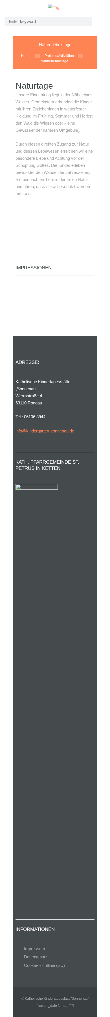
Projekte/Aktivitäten (59, 56)
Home (25, 56)
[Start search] (83, 21)
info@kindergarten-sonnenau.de (45, 430)
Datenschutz (35, 956)
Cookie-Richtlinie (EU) (44, 965)
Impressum (34, 948)
